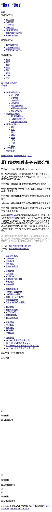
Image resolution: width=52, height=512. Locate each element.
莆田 (13, 135)
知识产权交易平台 (19, 122)
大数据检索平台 (18, 119)
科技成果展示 (12, 315)
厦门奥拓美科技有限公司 (20, 246)
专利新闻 (15, 100)
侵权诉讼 (10, 328)
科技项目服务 (12, 289)
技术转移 (10, 307)
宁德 (13, 143)
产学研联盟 (11, 312)
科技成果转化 (12, 310)
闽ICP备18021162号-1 (19, 508)
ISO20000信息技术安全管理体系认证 (22, 346)
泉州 (13, 132)
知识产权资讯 (17, 111)
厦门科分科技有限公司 (19, 249)
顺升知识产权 (7, 156)
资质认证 (10, 338)
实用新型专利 (11, 215)
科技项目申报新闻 (19, 108)
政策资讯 (15, 98)
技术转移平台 (17, 116)
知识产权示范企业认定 (16, 302)
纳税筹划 (10, 282)
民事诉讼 (10, 333)
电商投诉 (10, 325)
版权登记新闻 (17, 106)
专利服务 (10, 258)
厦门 (13, 130)
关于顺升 (10, 148)
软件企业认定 (12, 300)
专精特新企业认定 (14, 294)
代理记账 (10, 276)
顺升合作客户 (12, 124)
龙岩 (13, 140)
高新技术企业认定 (14, 292)
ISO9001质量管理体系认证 (18, 340)
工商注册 (10, 274)
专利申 (12, 218)
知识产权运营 (12, 266)
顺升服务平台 (12, 114)
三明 (13, 146)
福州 (13, 127)
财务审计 (10, 284)
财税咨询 (10, 271)
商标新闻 (15, 103)
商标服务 (10, 261)
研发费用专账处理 (14, 279)
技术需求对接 (12, 318)
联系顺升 (10, 151)
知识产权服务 (12, 256)
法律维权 (10, 322)
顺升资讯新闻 (12, 92)
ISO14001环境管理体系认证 (18, 343)
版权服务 (10, 264)
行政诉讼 (10, 330)
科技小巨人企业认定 (15, 297)
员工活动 (15, 95)
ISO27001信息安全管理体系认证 (20, 348)
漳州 (13, 138)
